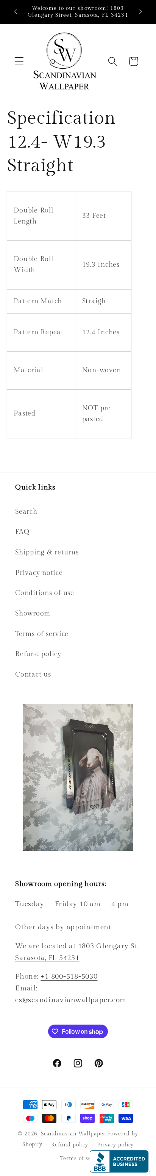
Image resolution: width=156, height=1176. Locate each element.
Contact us (33, 675)
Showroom (32, 613)
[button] (19, 61)
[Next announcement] (140, 11)
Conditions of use (44, 593)
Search (26, 512)
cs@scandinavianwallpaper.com (70, 1000)
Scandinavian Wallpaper (73, 1134)
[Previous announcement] (15, 11)
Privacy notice (39, 573)
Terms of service (42, 634)
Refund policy (38, 654)
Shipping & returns (47, 552)
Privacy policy (115, 1145)
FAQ (22, 532)
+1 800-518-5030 (69, 976)
